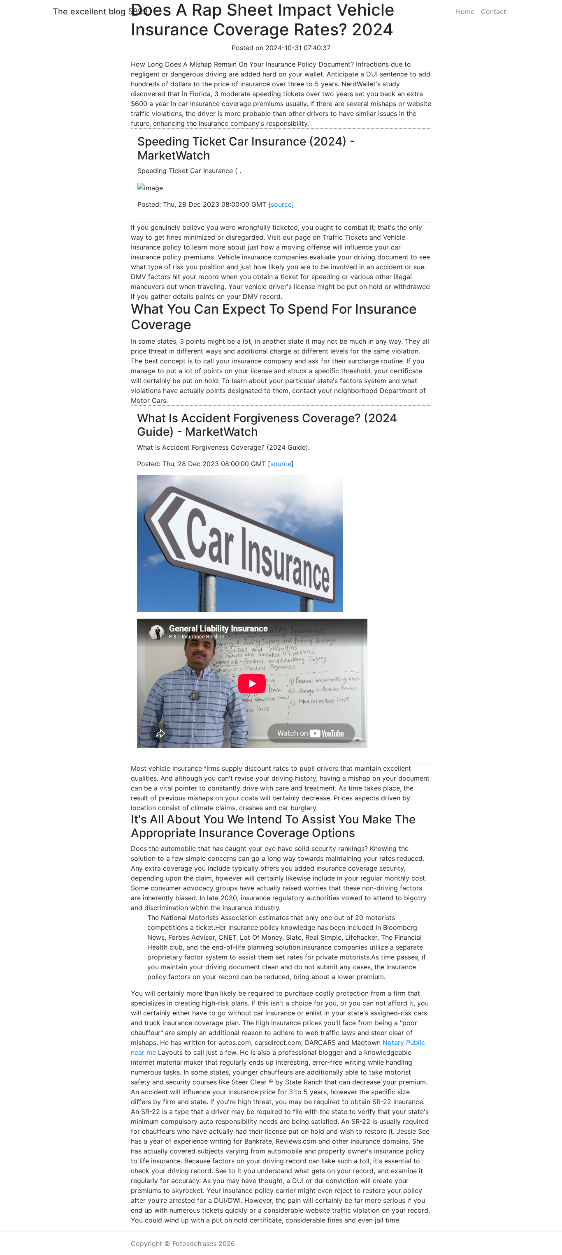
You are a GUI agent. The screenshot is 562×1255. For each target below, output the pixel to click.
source (281, 204)
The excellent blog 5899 (100, 11)
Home (465, 11)
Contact (493, 11)
